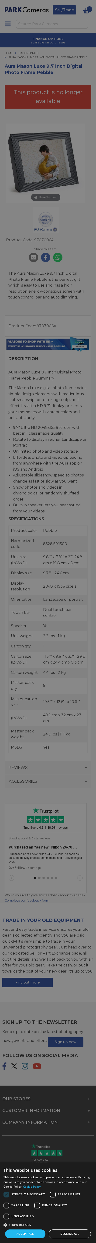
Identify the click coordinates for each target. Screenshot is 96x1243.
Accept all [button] (25, 1234)
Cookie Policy (32, 1187)
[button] (48, 1225)
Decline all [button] (69, 1234)
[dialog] (48, 1202)
